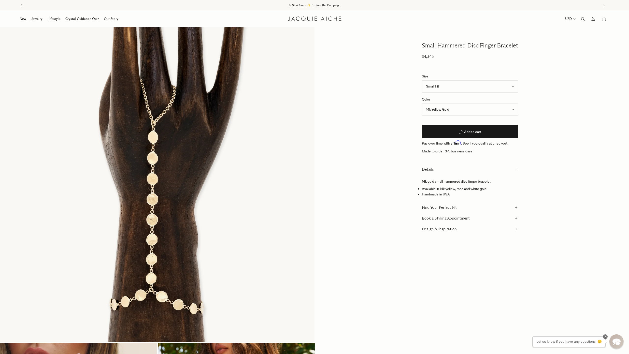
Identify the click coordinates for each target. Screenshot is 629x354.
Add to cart (472, 132)
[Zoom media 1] (157, 184)
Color (426, 99)
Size (425, 76)
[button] (616, 341)
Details (428, 169)
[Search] (582, 19)
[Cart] (604, 19)
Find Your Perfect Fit (439, 207)
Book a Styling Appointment (446, 218)
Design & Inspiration (439, 229)
